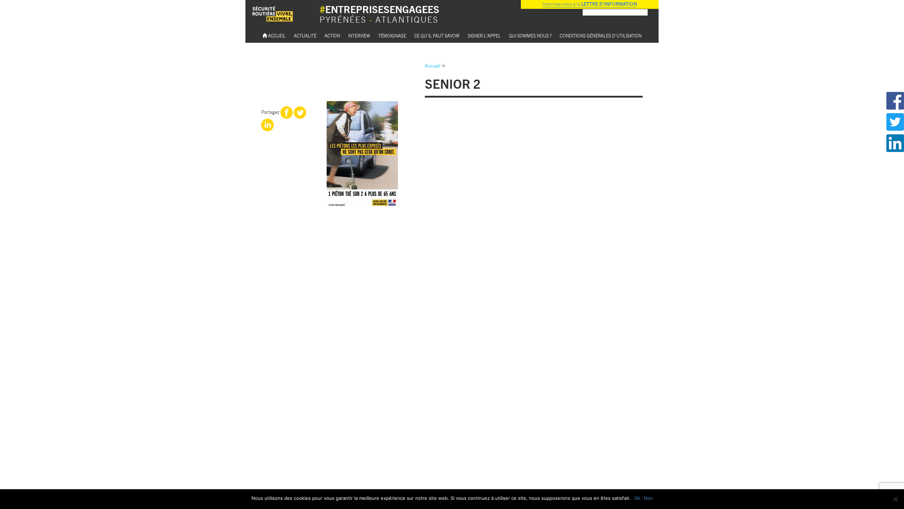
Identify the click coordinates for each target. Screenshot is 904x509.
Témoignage (392, 36)
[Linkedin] (267, 124)
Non (648, 498)
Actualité (305, 36)
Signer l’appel (484, 36)
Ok (637, 498)
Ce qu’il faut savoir (436, 36)
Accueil (276, 36)
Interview (359, 36)
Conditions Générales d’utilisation (601, 36)
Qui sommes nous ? (530, 36)
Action (332, 36)
